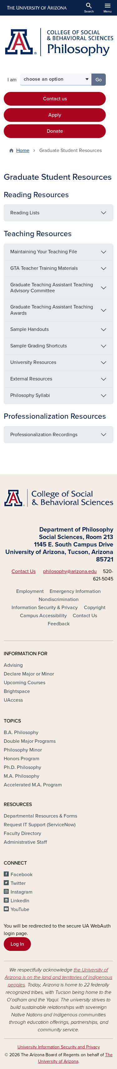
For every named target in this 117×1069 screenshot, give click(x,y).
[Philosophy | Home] (58, 42)
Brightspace (17, 691)
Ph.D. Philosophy (22, 767)
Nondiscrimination (59, 599)
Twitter (18, 883)
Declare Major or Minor (29, 674)
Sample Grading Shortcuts (39, 346)
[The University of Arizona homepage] (36, 8)
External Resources (31, 379)
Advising (13, 665)
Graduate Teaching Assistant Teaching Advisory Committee (51, 288)
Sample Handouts (29, 329)
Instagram (21, 892)
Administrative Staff (25, 842)
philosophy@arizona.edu (70, 571)
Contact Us (24, 571)
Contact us (55, 99)
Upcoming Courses (24, 683)
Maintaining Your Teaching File (43, 252)
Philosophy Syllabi (30, 395)
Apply (54, 115)
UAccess (13, 700)
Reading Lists (24, 213)
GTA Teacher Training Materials (44, 268)
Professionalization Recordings (43, 435)
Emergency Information (75, 591)
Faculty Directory (22, 833)
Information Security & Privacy (45, 607)
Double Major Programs (30, 741)
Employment (30, 591)
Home (22, 150)
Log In (17, 944)
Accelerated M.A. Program (33, 785)
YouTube (20, 909)
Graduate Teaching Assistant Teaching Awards (51, 310)
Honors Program (21, 759)
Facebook (21, 874)
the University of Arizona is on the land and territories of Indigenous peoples (58, 977)
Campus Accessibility (43, 616)
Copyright (94, 607)
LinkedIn (20, 901)
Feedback (59, 624)
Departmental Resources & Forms (40, 816)
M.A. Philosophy (21, 776)
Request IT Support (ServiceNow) (40, 825)
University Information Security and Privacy (58, 1047)
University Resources (33, 362)
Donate (55, 131)
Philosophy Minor (23, 750)
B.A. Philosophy (21, 732)
